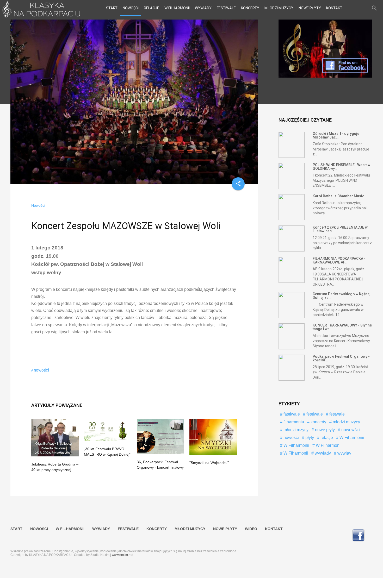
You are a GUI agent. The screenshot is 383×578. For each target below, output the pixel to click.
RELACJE (151, 8)
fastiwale (291, 414)
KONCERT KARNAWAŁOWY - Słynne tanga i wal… (342, 327)
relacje (326, 437)
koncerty (318, 422)
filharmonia (293, 422)
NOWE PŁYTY (310, 8)
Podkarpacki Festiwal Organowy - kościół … (341, 358)
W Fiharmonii (351, 437)
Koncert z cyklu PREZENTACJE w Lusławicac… (340, 229)
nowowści (350, 430)
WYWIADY (203, 8)
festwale (336, 414)
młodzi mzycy (295, 430)
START (112, 8)
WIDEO (251, 529)
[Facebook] (325, 76)
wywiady (322, 453)
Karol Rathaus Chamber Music (338, 196)
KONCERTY (250, 8)
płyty (309, 437)
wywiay (343, 453)
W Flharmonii (295, 453)
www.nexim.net (122, 555)
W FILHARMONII (177, 8)
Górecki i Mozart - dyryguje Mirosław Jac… (336, 135)
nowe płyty (324, 430)
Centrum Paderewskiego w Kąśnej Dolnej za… (341, 296)
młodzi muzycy (346, 422)
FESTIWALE (226, 8)
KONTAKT (334, 8)
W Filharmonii (295, 445)
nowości (41, 370)
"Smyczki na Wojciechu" (209, 463)
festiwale (314, 414)
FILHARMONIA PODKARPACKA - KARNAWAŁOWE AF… (339, 260)
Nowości (38, 205)
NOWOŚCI (131, 8)
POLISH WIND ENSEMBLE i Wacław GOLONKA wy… (341, 167)
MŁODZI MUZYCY (278, 8)
